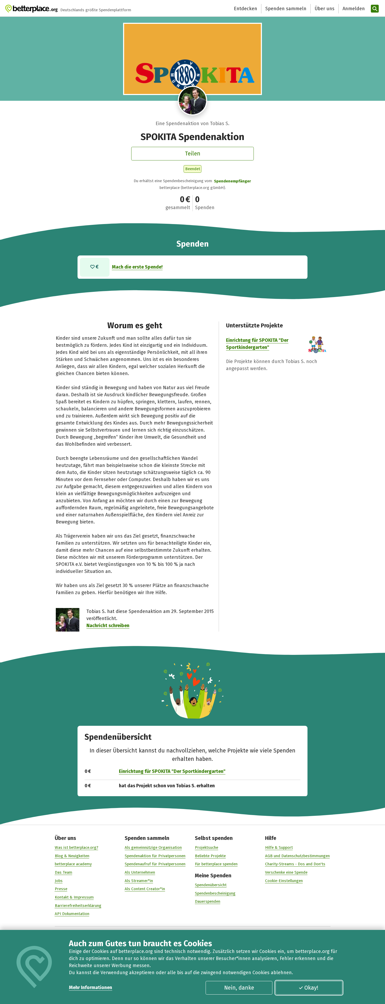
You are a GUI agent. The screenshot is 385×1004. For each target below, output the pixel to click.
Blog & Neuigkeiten (72, 856)
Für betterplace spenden (216, 864)
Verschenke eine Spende (286, 872)
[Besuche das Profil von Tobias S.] (192, 100)
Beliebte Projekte (210, 856)
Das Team (63, 872)
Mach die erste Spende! (137, 267)
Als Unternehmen (140, 872)
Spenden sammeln (285, 9)
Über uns (324, 9)
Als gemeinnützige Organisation (153, 847)
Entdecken (245, 9)
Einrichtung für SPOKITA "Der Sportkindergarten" (172, 771)
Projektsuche (206, 847)
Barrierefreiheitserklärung (78, 905)
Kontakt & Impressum (74, 897)
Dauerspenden (207, 901)
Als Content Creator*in (145, 888)
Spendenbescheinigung (215, 893)
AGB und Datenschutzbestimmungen (297, 856)
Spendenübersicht (211, 885)
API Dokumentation (72, 913)
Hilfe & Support (279, 847)
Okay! (311, 987)
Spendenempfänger (232, 181)
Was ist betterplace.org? (76, 847)
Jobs (59, 880)
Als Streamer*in (139, 880)
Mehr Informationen (90, 987)
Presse (61, 888)
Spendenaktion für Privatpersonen (155, 856)
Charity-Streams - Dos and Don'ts (295, 864)
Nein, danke (239, 987)
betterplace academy (73, 864)
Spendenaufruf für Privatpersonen (155, 864)
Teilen (192, 153)
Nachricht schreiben (107, 625)
